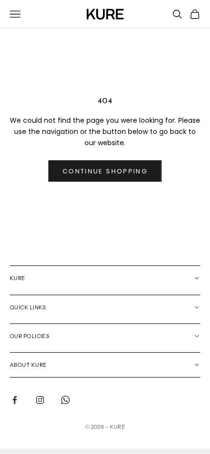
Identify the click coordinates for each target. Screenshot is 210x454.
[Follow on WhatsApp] (65, 400)
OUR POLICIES (29, 336)
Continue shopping (105, 171)
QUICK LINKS (28, 307)
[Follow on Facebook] (15, 400)
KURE (17, 278)
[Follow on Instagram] (40, 400)
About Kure (28, 364)
